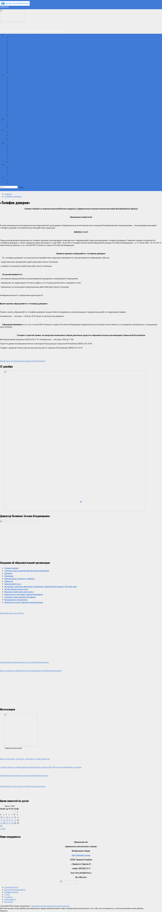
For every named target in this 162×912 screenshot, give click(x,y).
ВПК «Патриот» (14, 116)
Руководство (13, 48)
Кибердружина (14, 101)
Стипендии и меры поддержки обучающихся (24, 64)
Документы (13, 43)
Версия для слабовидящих (17, 3)
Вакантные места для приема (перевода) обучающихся (28, 61)
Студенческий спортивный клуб (20, 93)
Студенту (7, 143)
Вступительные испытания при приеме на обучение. (27, 167)
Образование (13, 45)
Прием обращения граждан (81, 855)
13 (9, 817)
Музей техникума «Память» (18, 90)
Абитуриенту (8, 164)
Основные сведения (16, 37)
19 (7, 820)
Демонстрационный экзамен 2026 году (23, 122)
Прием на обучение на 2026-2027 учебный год (25, 174)
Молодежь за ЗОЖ (15, 153)
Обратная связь (14, 180)
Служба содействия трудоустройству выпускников (26, 156)
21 (12, 820)
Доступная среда (15, 114)
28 (12, 823)
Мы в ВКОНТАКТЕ (15, 106)
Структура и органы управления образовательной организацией (31, 40)
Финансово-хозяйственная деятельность (23, 58)
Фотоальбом (13, 127)
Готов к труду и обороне (17, 151)
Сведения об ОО (10, 35)
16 (18, 817)
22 (15, 820)
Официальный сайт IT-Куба (18, 132)
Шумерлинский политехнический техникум (51, 906)
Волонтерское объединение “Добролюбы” (23, 103)
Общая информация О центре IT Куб (21, 135)
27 (9, 823)
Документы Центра (15, 138)
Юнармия (12, 111)
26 (7, 823)
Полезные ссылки (15, 161)
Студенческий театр (16, 98)
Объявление (4, 189)
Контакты (7, 177)
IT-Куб (6, 130)
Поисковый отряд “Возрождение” (20, 87)
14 (12, 817)
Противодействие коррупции (19, 159)
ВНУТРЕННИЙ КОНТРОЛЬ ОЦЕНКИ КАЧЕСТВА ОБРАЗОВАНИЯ (29, 182)
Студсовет (12, 95)
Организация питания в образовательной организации (28, 69)
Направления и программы (18, 140)
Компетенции (13, 172)
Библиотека (13, 145)
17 (1, 820)
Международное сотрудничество (20, 66)
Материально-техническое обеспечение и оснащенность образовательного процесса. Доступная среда (45, 53)
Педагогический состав (17, 51)
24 (1, 823)
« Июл (2, 829)
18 (4, 820)
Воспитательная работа (12, 74)
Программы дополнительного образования (23, 82)
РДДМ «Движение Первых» (18, 85)
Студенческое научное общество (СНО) (22, 109)
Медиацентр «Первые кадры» (19, 80)
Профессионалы (10, 119)
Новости (12, 124)
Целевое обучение (15, 169)
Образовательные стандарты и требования (24, 72)
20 (9, 820)
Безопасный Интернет (16, 148)
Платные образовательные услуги (20, 56)
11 (4, 817)
